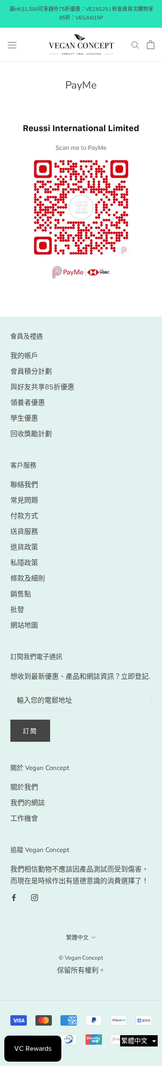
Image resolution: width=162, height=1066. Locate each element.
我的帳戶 (24, 356)
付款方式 (24, 516)
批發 (17, 610)
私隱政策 (24, 563)
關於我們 (24, 787)
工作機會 (24, 818)
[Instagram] (34, 897)
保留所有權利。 (81, 970)
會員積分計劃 (31, 371)
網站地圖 (24, 625)
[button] (139, 1040)
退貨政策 (24, 547)
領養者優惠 (27, 403)
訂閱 (30, 731)
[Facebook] (13, 897)
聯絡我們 (24, 485)
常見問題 (24, 500)
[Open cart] (150, 44)
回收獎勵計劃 (31, 434)
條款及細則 (27, 578)
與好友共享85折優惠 (42, 387)
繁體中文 (77, 937)
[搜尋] (135, 45)
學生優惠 (24, 418)
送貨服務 (24, 531)
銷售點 (20, 594)
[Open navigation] (12, 44)
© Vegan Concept (81, 958)
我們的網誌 (27, 803)
